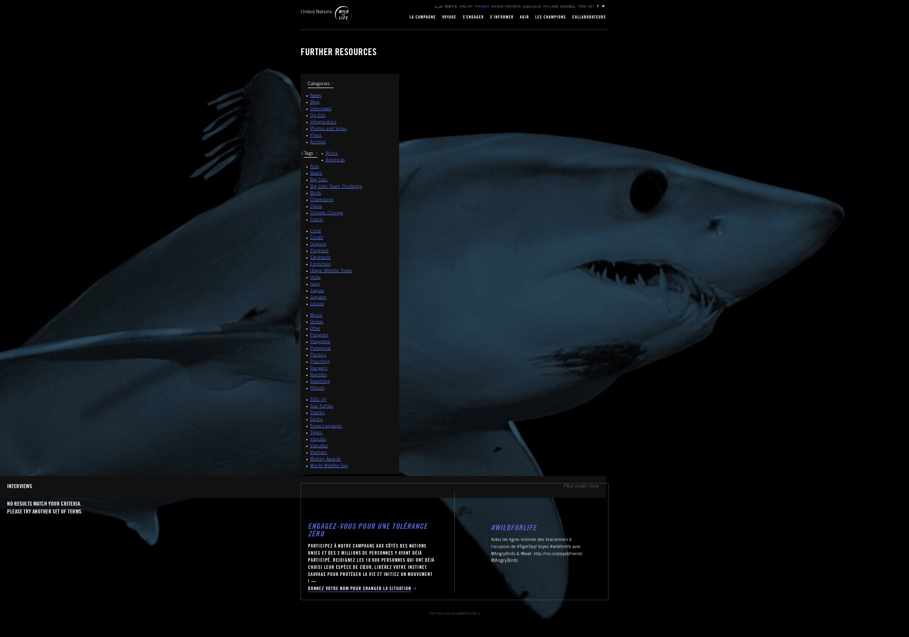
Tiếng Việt (586, 7)
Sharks (317, 413)
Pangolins (320, 342)
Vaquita (318, 439)
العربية (438, 7)
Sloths (316, 420)
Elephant (319, 251)
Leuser (317, 304)
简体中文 (451, 7)
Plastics (318, 355)
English (465, 7)
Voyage (449, 17)
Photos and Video (328, 129)
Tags (308, 153)
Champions (322, 200)
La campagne (423, 17)
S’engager (473, 17)
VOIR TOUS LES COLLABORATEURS (453, 613)
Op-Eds (317, 116)
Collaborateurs (589, 17)
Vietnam (318, 453)
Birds (315, 193)
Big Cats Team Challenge (336, 187)
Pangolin (319, 335)
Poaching (320, 362)
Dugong (318, 244)
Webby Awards (325, 459)
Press (316, 136)
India (315, 278)
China (316, 207)
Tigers (316, 433)
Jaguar (317, 291)
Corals (316, 238)
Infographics (323, 122)
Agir (524, 17)
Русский (550, 7)
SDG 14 (318, 400)
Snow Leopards (326, 426)
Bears (316, 173)
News (315, 96)
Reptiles (318, 375)
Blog (314, 102)
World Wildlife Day (329, 466)
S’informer (502, 17)
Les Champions (550, 17)
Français (482, 7)
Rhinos (317, 388)
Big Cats (319, 180)
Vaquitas (319, 446)
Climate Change (326, 213)
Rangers (319, 368)
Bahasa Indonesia (506, 7)
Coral (315, 231)
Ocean (317, 322)
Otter (315, 329)
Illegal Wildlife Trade (331, 271)
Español (568, 7)
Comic (316, 220)
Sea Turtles (321, 406)
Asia (314, 167)
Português (532, 7)
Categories (319, 84)
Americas (335, 160)
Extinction (320, 264)
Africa (331, 153)
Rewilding (320, 382)
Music (316, 315)
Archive (318, 142)
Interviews (320, 109)
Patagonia (320, 349)
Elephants (320, 258)
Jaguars (318, 297)
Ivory (315, 284)
